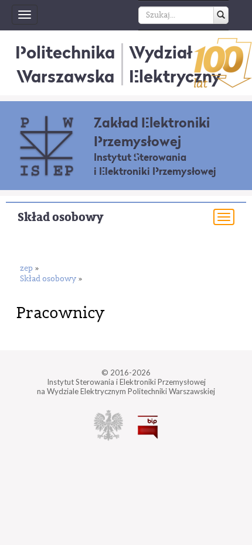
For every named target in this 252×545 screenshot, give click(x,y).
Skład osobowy (60, 217)
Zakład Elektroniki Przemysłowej (152, 132)
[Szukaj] (221, 15)
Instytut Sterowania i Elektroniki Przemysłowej (155, 164)
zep (26, 269)
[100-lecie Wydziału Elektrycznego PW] (223, 63)
